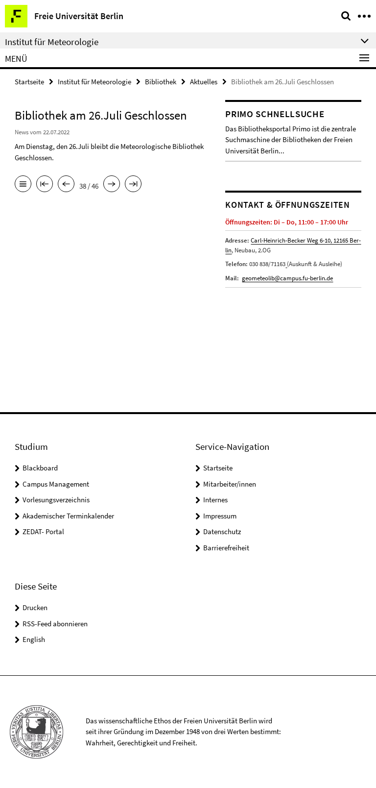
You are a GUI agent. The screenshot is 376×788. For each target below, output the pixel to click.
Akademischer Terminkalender (68, 515)
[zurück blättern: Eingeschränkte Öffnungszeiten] (66, 185)
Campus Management (56, 484)
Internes (215, 499)
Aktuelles (203, 81)
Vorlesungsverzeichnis (56, 499)
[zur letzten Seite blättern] (133, 185)
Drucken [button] (35, 607)
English (34, 639)
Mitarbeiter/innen (229, 484)
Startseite (29, 81)
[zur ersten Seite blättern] (44, 185)
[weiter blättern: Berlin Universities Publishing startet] (111, 185)
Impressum (219, 515)
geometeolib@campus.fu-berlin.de (287, 278)
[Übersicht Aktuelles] (23, 185)
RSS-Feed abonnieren (55, 623)
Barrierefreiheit (226, 547)
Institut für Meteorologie (94, 81)
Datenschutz (222, 531)
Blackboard (40, 467)
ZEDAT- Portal (43, 531)
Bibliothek (160, 81)
